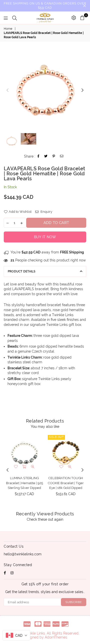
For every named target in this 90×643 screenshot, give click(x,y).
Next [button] (82, 90)
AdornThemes (56, 637)
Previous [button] (7, 90)
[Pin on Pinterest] (53, 157)
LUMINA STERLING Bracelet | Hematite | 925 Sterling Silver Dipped (24, 483)
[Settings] (73, 17)
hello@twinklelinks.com (23, 554)
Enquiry (46, 212)
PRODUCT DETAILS (22, 271)
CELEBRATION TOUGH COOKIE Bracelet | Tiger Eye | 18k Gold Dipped (66, 483)
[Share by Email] (62, 157)
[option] (45, 90)
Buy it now (45, 237)
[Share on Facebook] (38, 157)
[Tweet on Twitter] (46, 157)
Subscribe (74, 602)
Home (8, 28)
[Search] (14, 17)
